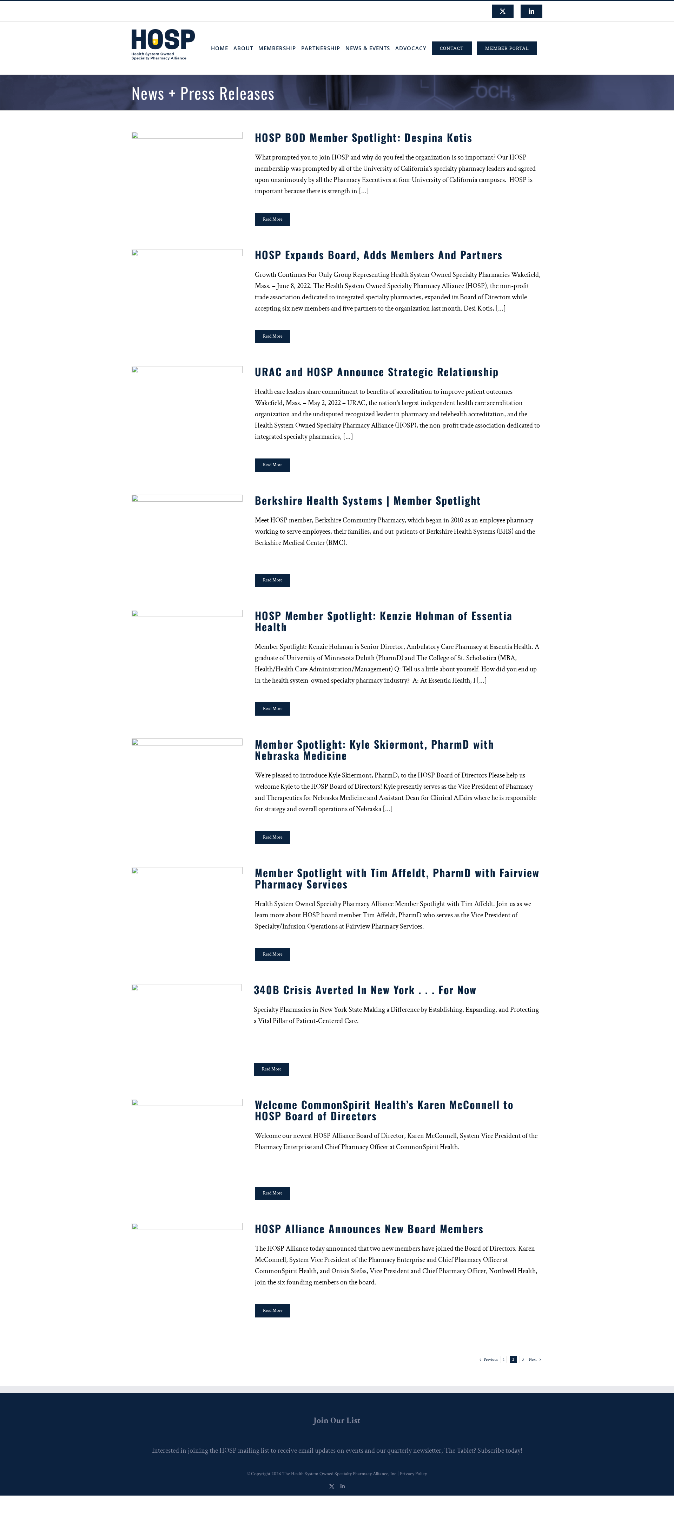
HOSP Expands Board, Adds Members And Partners (187, 284)
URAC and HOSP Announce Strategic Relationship (187, 401)
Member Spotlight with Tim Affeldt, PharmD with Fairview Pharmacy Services (187, 902)
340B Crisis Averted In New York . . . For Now (186, 1019)
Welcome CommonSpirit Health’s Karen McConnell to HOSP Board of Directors (187, 1134)
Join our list (337, 1420)
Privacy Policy (413, 1474)
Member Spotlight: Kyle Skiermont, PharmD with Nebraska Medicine (187, 773)
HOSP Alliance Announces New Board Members (187, 1258)
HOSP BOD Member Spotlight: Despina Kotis (187, 166)
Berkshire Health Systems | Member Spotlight (187, 530)
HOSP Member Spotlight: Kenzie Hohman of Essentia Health (187, 645)
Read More (272, 219)
